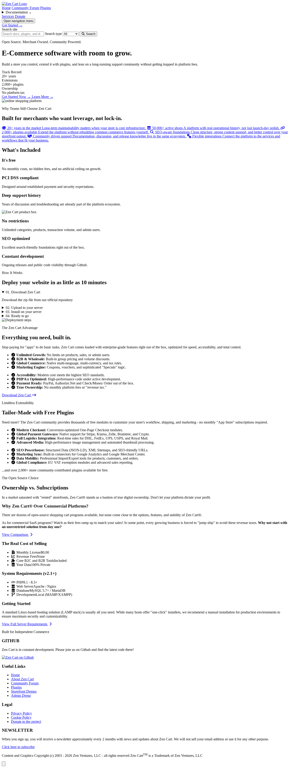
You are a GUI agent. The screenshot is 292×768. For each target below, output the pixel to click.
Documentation (19, 12)
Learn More (42, 97)
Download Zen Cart (17, 395)
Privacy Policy (21, 713)
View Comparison (15, 535)
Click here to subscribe (18, 747)
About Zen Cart (22, 679)
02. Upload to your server (24, 308)
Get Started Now (16, 97)
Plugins (45, 8)
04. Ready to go (17, 316)
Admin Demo (21, 695)
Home (6, 8)
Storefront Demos (23, 691)
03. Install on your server (24, 312)
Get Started (12, 25)
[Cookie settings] (3, 763)
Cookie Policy (21, 717)
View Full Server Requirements (25, 624)
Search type (53, 34)
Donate (20, 16)
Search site (9, 29)
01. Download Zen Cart (23, 292)
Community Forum (25, 8)
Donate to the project (26, 721)
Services (8, 16)
